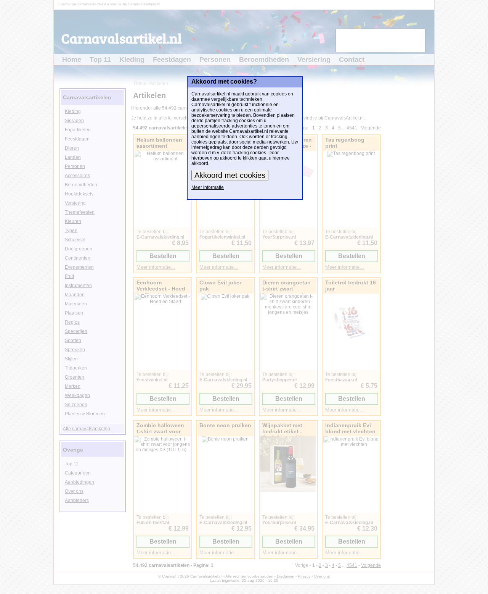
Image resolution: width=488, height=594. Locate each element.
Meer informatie (207, 187)
